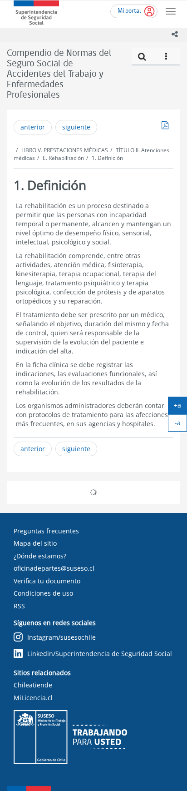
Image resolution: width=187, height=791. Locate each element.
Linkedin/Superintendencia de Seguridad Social (99, 653)
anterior (32, 127)
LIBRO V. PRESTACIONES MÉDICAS (64, 150)
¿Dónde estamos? (40, 556)
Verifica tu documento (47, 581)
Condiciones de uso (43, 593)
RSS (19, 606)
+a (180, 407)
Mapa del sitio (35, 543)
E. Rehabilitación (63, 158)
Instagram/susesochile (61, 637)
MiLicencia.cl (33, 697)
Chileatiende (33, 685)
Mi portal (129, 11)
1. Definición (107, 158)
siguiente (76, 127)
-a (181, 425)
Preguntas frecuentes (46, 531)
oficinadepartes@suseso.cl (54, 568)
